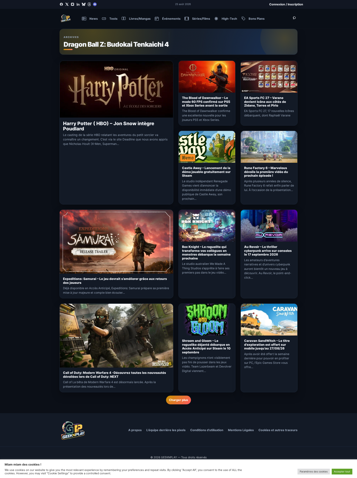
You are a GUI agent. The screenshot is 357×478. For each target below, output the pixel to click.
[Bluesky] (84, 4)
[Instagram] (72, 4)
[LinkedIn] (78, 4)
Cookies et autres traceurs (278, 430)
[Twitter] (67, 4)
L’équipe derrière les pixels (166, 430)
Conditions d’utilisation (206, 430)
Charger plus (178, 400)
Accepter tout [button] (342, 471)
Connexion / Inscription (286, 4)
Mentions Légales (241, 430)
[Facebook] (61, 4)
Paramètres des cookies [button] (314, 471)
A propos (135, 430)
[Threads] (89, 4)
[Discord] (95, 4)
